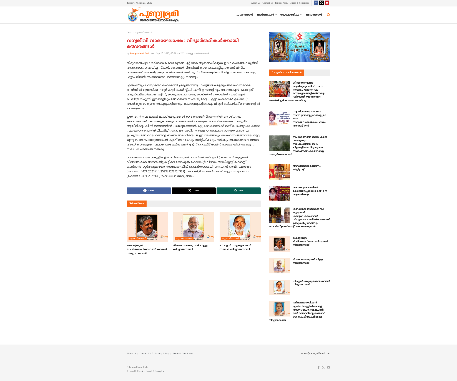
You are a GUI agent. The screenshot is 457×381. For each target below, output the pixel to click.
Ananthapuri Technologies (152, 371)
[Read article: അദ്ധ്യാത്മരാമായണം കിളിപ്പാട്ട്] (279, 172)
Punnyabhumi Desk (140, 53)
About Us (255, 3)
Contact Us (267, 3)
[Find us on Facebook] (316, 3)
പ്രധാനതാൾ (245, 14)
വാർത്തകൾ (265, 14)
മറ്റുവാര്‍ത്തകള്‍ (143, 32)
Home (129, 32)
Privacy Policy (281, 3)
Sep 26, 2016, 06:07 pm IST (170, 53)
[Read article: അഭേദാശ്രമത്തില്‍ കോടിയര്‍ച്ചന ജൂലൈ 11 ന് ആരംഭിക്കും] (279, 193)
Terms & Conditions (299, 3)
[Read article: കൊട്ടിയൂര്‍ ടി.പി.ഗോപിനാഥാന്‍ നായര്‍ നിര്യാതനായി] (147, 227)
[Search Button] (328, 15)
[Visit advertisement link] (299, 47)
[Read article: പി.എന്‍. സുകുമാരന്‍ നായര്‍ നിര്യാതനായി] (240, 227)
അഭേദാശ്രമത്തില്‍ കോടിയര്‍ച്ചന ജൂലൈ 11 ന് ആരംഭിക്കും (310, 191)
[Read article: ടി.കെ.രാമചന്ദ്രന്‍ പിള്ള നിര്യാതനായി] (193, 227)
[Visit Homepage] (154, 15)
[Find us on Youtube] (327, 3)
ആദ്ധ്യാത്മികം (289, 14)
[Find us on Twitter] (321, 3)
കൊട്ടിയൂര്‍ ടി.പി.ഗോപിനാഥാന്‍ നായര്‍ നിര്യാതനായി (147, 249)
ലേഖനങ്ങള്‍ (314, 14)
